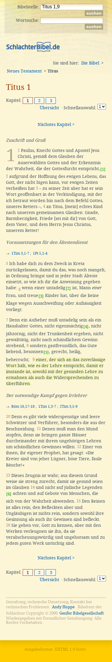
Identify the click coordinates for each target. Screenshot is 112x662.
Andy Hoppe (63, 607)
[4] (85, 326)
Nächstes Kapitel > (56, 124)
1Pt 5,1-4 (40, 253)
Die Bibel (90, 63)
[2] (68, 288)
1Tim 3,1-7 (20, 253)
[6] (8, 494)
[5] (46, 352)
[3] (41, 296)
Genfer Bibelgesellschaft (81, 613)
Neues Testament (24, 71)
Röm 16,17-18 (23, 406)
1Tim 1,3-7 (47, 406)
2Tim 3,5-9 (69, 406)
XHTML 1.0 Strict (70, 649)
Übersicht (49, 107)
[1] (102, 169)
